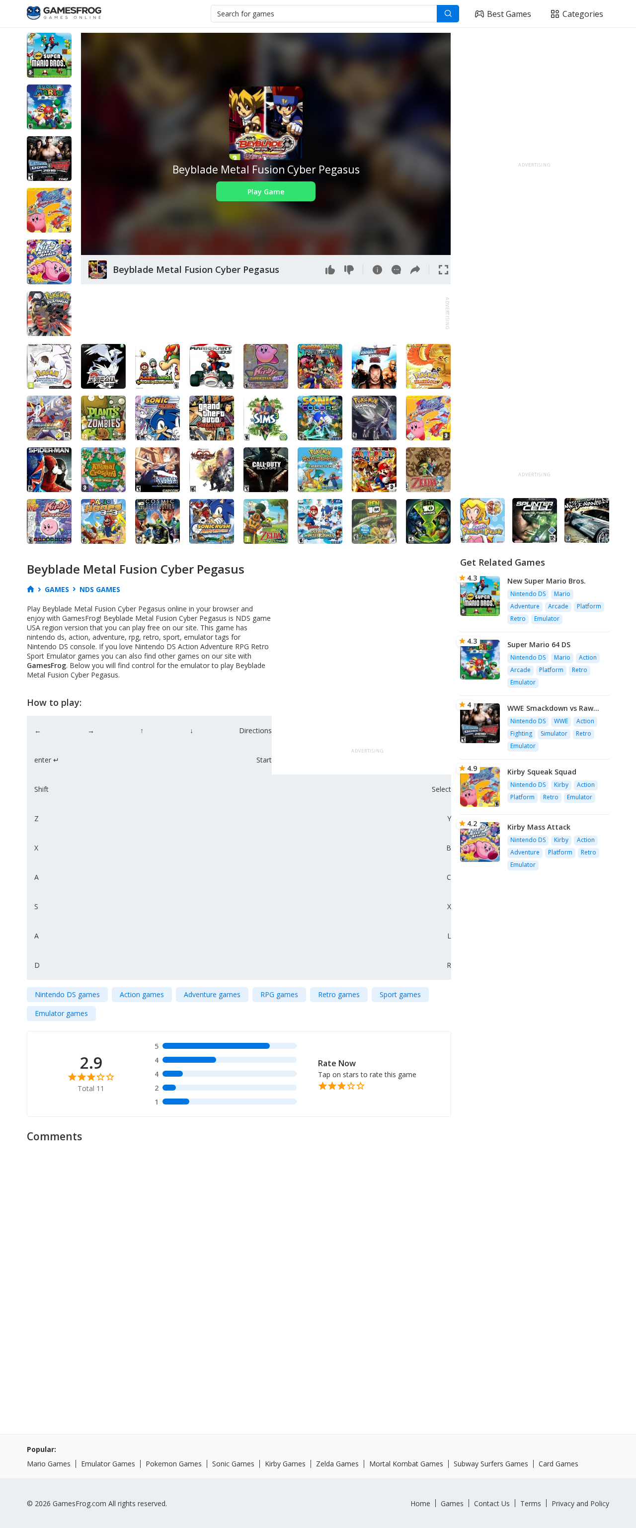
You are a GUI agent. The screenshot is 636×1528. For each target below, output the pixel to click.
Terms (530, 1503)
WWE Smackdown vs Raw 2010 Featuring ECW (550, 708)
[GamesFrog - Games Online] (64, 14)
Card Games (558, 1463)
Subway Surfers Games (491, 1463)
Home (420, 1503)
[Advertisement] (262, 313)
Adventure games (212, 994)
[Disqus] (318, 1273)
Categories (582, 13)
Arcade (558, 606)
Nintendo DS (528, 594)
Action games (142, 994)
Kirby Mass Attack (538, 827)
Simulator (554, 733)
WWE (561, 721)
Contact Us (492, 1503)
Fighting (521, 733)
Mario (562, 594)
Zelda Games (337, 1463)
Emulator (546, 618)
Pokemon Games (174, 1463)
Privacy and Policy (580, 1503)
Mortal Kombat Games (406, 1463)
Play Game (265, 191)
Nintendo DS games (67, 994)
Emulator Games (108, 1463)
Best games (509, 13)
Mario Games (49, 1463)
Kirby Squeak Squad (541, 771)
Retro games (339, 994)
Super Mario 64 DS (538, 644)
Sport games (400, 994)
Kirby (561, 784)
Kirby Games (285, 1463)
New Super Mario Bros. (546, 581)
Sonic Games (233, 1463)
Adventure (525, 606)
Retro (518, 618)
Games (452, 1503)
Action (588, 657)
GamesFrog (46, 665)
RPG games (279, 994)
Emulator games (61, 1013)
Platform (589, 606)
